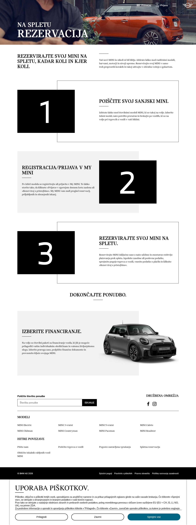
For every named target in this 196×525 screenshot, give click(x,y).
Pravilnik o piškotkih (123, 473)
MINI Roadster (148, 431)
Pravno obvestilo (142, 473)
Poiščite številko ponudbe (31, 396)
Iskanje (89, 402)
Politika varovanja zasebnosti (165, 473)
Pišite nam (22, 447)
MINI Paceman (107, 431)
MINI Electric (24, 425)
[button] (174, 5)
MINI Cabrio (146, 425)
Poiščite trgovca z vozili (70, 447)
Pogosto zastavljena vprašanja (115, 447)
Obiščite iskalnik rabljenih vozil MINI (33, 454)
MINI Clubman (25, 431)
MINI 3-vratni (65, 425)
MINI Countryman (67, 431)
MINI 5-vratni (106, 425)
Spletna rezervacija (150, 447)
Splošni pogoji (105, 473)
